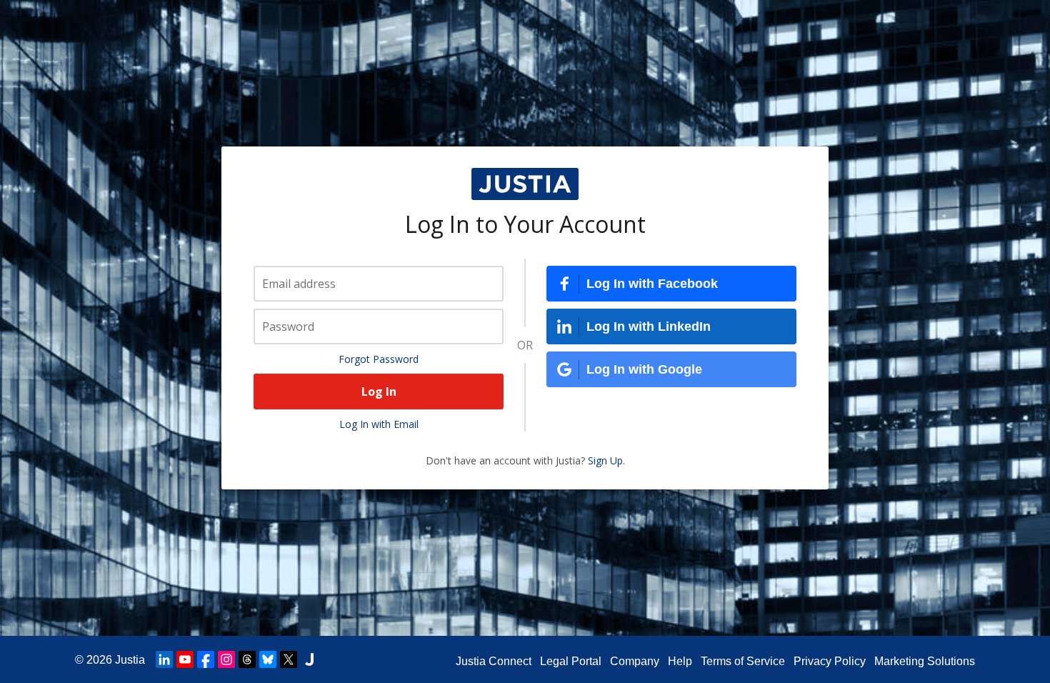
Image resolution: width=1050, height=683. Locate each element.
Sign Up (605, 460)
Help (680, 661)
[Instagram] (226, 659)
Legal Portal (570, 661)
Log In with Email (379, 424)
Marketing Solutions (924, 661)
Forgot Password (379, 359)
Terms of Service (743, 661)
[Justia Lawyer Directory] (309, 659)
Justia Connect (493, 661)
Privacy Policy (830, 661)
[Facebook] (205, 659)
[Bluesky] (267, 659)
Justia (130, 660)
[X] (288, 659)
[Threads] (247, 659)
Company (634, 661)
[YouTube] (185, 659)
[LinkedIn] (164, 659)
